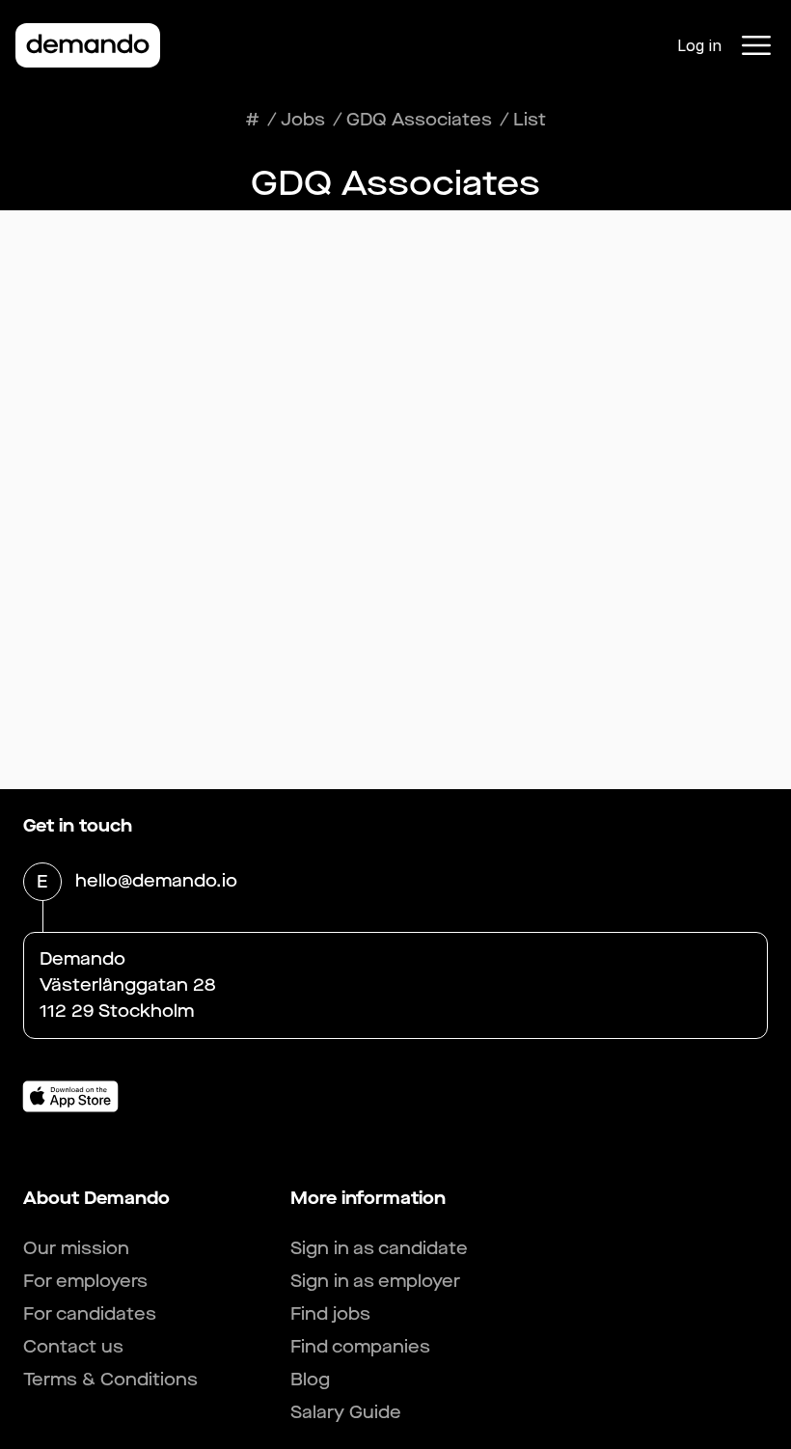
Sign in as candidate (379, 1248)
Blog (310, 1379)
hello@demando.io (156, 880)
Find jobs (330, 1314)
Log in (699, 45)
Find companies (360, 1346)
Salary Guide (345, 1412)
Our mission (76, 1248)
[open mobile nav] (756, 45)
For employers (85, 1281)
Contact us (73, 1346)
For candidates (89, 1314)
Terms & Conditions (110, 1379)
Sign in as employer (375, 1281)
